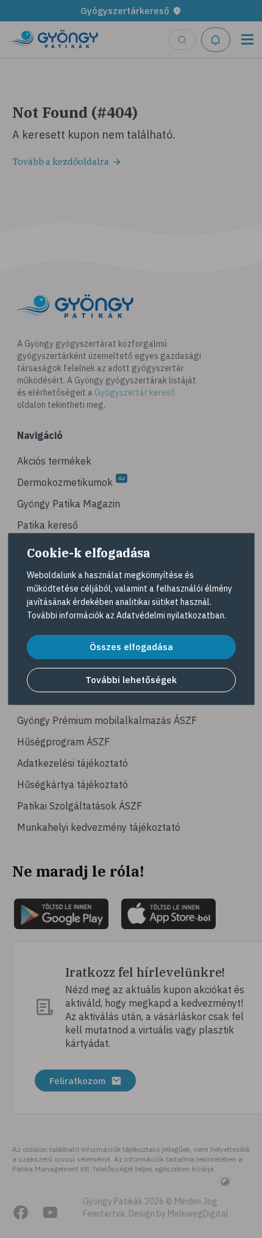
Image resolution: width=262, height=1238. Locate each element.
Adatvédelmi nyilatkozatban (170, 615)
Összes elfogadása (131, 647)
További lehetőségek (131, 680)
